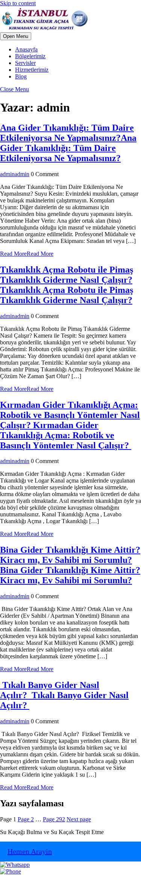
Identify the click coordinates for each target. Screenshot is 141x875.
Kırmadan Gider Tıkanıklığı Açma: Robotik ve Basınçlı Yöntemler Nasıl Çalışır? (70, 425)
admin (14, 174)
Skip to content (18, 3)
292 (54, 819)
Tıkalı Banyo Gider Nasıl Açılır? (64, 695)
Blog (21, 76)
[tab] (15, 36)
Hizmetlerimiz (32, 69)
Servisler (25, 63)
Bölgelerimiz (30, 56)
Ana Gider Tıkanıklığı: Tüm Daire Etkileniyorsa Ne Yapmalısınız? (68, 143)
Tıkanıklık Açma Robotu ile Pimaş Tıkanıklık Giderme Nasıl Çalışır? (66, 285)
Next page (79, 819)
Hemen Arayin (30, 851)
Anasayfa (26, 49)
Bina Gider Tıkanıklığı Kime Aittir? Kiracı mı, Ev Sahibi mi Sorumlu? (70, 565)
